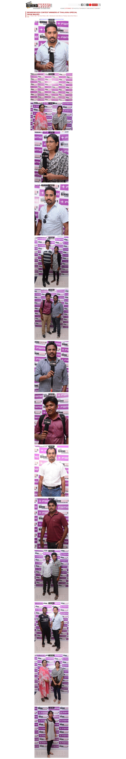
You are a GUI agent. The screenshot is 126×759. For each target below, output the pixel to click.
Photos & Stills (34, 15)
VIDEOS (83, 8)
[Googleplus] (87, 5)
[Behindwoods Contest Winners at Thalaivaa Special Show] (51, 72)
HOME (62, 8)
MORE (98, 8)
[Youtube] (90, 5)
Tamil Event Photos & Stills (43, 15)
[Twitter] (85, 5)
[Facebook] (82, 5)
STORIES (68, 8)
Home (28, 15)
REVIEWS (91, 8)
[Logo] (39, 5)
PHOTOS (76, 8)
